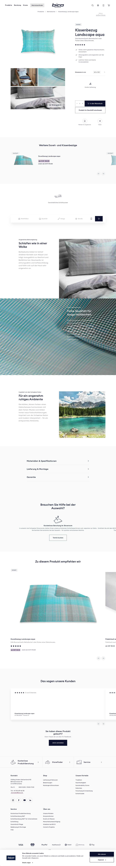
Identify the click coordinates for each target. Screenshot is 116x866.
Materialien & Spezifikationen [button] (42, 461)
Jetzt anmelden (58, 743)
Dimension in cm (80, 72)
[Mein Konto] (98, 5)
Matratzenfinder (37, 5)
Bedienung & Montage (18, 827)
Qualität (44, 219)
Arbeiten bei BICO (49, 824)
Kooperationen (48, 816)
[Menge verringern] (77, 104)
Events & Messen (49, 819)
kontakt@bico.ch (17, 792)
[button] (93, 5)
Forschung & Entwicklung (84, 791)
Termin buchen (58, 538)
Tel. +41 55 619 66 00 (17, 790)
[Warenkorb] (109, 5)
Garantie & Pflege (17, 824)
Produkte (8, 5)
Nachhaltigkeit (81, 782)
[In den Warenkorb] (99, 218)
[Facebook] (18, 800)
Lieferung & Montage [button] (37, 469)
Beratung (17, 5)
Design (62, 219)
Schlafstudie (80, 793)
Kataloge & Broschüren (51, 785)
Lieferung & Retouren (50, 780)
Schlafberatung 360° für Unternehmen (24, 819)
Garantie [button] (31, 477)
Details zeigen (26, 862)
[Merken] (91, 219)
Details (80, 219)
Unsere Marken (48, 813)
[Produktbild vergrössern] (24, 77)
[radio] (96, 72)
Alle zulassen (102, 854)
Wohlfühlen (25, 219)
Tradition (79, 780)
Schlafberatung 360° (18, 816)
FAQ (12, 830)
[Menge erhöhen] (82, 104)
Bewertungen (47, 782)
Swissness (79, 788)
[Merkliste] (103, 5)
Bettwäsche (51, 11)
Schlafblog (14, 821)
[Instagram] (13, 800)
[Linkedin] (30, 800)
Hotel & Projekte (49, 827)
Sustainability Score (82, 785)
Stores (25, 5)
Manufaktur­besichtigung (51, 821)
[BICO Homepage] (58, 5)
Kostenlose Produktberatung (20, 813)
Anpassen (101, 859)
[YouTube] (24, 800)
